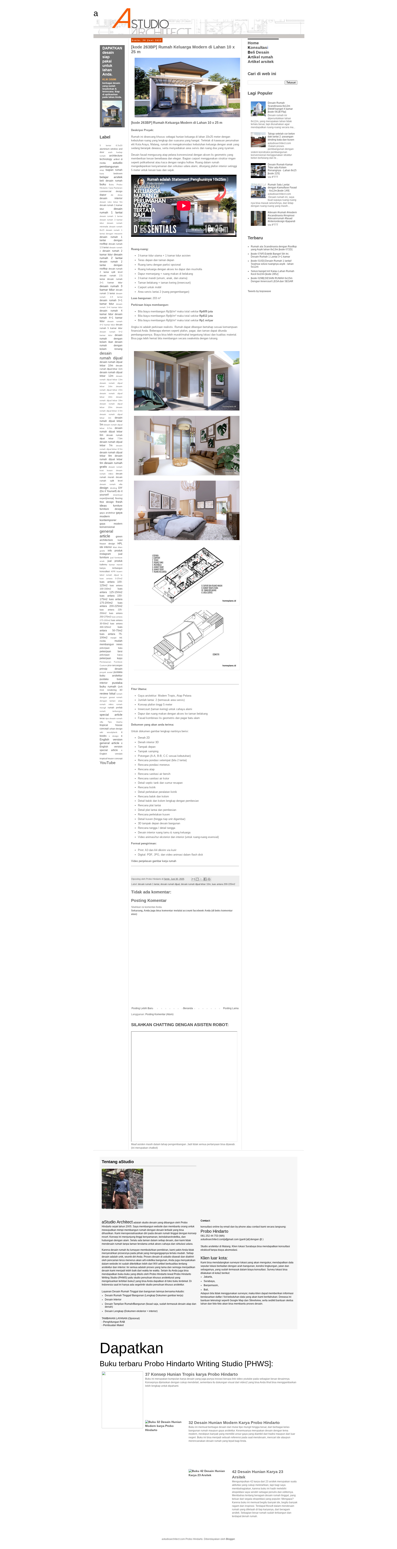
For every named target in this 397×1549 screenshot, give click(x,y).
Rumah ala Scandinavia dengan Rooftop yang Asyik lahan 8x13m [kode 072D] (274, 248)
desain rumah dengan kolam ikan (111, 339)
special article (111, 714)
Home (253, 43)
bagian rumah (114, 170)
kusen (119, 571)
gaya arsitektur (107, 513)
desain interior (111, 198)
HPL (119, 543)
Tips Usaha (115, 722)
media (103, 641)
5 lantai (105, 145)
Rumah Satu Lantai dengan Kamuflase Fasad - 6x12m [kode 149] (282, 187)
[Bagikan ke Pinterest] (209, 879)
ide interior (106, 547)
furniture (117, 505)
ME (120, 638)
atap (102, 170)
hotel (120, 540)
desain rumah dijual (170, 884)
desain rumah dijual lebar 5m (111, 421)
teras (102, 718)
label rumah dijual (109, 575)
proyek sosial (106, 672)
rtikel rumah (260, 57)
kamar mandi (115, 564)
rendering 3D (115, 690)
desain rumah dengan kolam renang (111, 345)
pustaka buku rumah (111, 684)
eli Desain (258, 52)
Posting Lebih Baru (142, 1008)
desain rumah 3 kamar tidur (111, 287)
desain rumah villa (111, 484)
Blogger (230, 1539)
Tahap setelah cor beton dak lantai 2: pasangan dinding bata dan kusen (281, 136)
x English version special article (111, 747)
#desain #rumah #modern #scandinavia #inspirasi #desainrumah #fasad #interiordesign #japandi (282, 217)
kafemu (103, 564)
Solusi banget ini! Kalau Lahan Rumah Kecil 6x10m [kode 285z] (272, 273)
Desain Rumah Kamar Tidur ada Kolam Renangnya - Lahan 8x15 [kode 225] (282, 169)
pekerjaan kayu (111, 658)
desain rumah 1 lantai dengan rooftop (111, 241)
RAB (102, 690)
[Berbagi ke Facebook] (205, 879)
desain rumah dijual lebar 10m (196, 884)
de (112, 195)
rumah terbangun (111, 711)
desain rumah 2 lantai (111, 256)
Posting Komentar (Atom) (159, 1014)
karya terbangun (111, 568)
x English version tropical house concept (111, 754)
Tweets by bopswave (259, 291)
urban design (116, 728)
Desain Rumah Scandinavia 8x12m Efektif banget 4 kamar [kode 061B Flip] (280, 107)
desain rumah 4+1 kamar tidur (111, 318)
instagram (105, 553)
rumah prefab (115, 707)
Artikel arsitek (261, 61)
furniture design (111, 509)
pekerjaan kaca (111, 655)
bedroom (118, 173)
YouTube (108, 763)
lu (121, 575)
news (119, 644)
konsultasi (105, 571)
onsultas (257, 47)
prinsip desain (111, 668)
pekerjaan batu (111, 648)
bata (102, 173)
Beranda (188, 1008)
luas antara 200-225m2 (223, 884)
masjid (113, 638)
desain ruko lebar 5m (111, 202)
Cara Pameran (116, 188)
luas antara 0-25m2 (111, 578)
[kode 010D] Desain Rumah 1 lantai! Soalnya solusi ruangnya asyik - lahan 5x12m (272, 263)
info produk (115, 550)
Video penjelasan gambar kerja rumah (153, 861)
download (117, 495)
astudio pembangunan (111, 164)
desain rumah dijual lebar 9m (111, 459)
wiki (101, 732)
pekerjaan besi (111, 651)
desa (120, 195)
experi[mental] (107, 498)
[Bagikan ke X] (201, 879)
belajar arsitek (111, 177)
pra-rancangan (115, 665)
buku (103, 184)
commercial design (111, 191)
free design (107, 502)
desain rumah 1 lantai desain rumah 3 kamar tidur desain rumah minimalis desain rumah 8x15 (111, 223)
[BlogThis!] (197, 879)
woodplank (112, 732)
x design (113, 736)
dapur (103, 194)
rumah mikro (107, 704)
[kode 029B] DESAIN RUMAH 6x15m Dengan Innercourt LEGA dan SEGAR (272, 280)
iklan (115, 547)
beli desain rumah (111, 180)
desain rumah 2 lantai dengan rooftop (111, 265)
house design (107, 543)
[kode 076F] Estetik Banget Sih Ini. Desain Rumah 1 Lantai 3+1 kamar (270, 255)
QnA (120, 686)
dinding (113, 488)
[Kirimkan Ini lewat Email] (193, 879)
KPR (113, 571)
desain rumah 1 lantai (148, 884)
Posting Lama (231, 1008)
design (104, 487)
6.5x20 (119, 145)
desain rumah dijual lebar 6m (111, 432)
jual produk (115, 561)
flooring (118, 498)
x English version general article (111, 739)
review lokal (107, 693)
